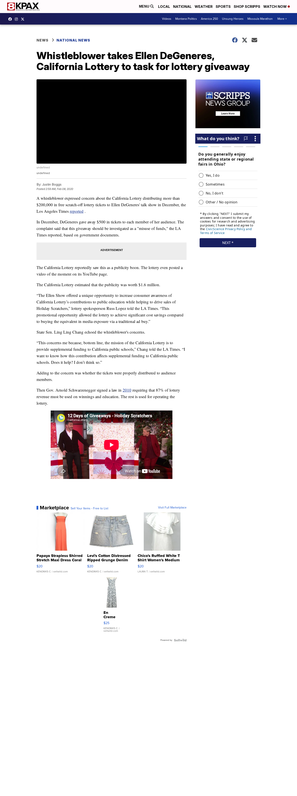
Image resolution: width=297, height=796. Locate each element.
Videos (166, 19)
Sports (223, 6)
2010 (127, 390)
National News (73, 40)
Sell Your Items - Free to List (89, 508)
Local (164, 6)
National (182, 6)
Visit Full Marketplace (172, 507)
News (42, 40)
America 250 (209, 19)
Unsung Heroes (233, 19)
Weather (204, 6)
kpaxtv (11, 19)
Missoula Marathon (260, 19)
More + (282, 19)
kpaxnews (24, 19)
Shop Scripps (247, 6)
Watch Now (275, 6)
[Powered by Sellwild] (180, 640)
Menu (144, 6)
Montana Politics (186, 19)
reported (76, 211)
